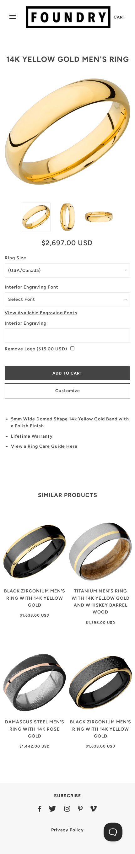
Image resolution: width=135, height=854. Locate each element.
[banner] (68, 17)
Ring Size (15, 258)
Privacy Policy (67, 830)
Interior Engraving (25, 323)
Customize (67, 390)
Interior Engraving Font (31, 287)
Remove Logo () (36, 349)
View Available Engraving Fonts (41, 313)
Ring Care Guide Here (53, 446)
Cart (120, 17)
